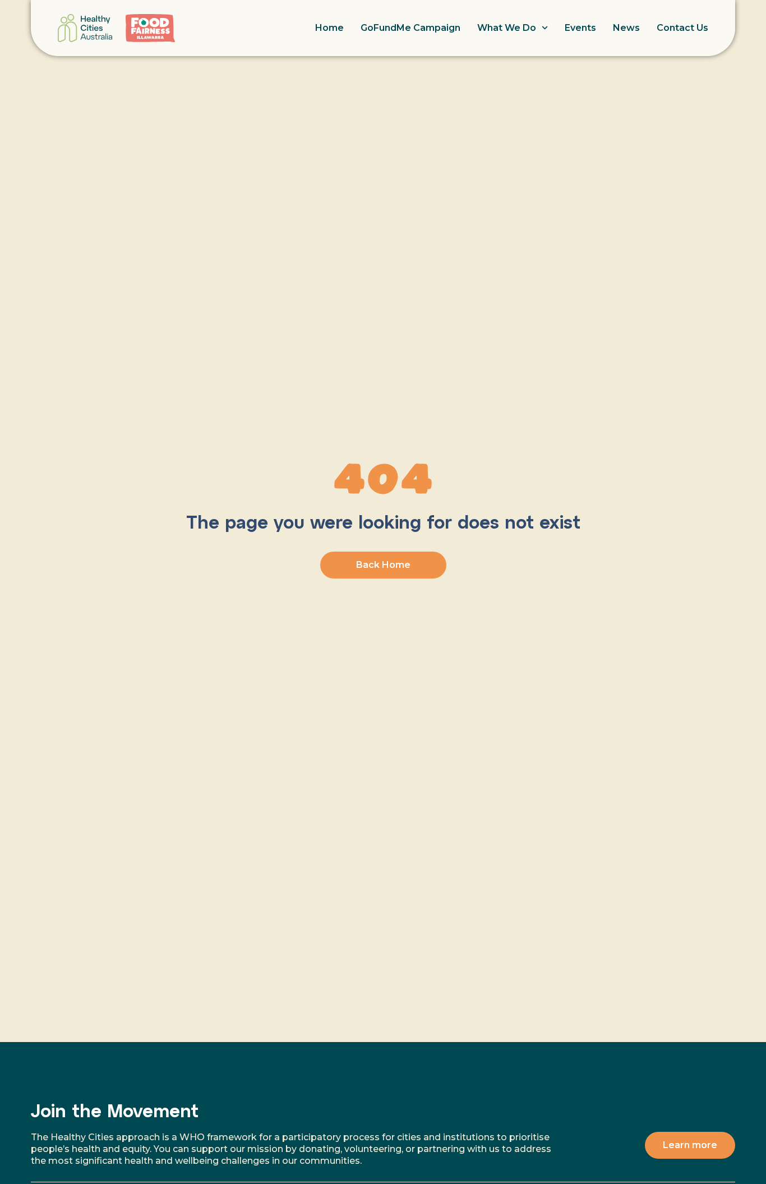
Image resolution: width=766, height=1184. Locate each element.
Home (329, 27)
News (626, 27)
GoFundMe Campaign (410, 27)
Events (580, 27)
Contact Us (682, 27)
